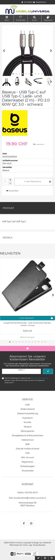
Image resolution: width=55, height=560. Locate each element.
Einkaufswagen (27, 466)
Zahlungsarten (27, 431)
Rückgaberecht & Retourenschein (27, 435)
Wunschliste (13, 191)
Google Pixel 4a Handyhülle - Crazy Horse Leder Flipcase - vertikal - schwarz (27, 324)
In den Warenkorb (32, 181)
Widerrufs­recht (27, 409)
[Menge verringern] (10, 183)
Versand (27, 426)
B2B (27, 444)
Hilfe (27, 453)
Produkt (8, 208)
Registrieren (27, 462)
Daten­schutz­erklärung (27, 413)
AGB (27, 405)
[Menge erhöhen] (10, 180)
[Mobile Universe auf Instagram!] (31, 523)
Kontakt (27, 422)
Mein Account (27, 457)
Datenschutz (28, 440)
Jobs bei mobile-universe (27, 448)
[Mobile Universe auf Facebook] (24, 523)
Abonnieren (48, 371)
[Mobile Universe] (27, 9)
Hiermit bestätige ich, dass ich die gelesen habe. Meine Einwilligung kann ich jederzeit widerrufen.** (26, 380)
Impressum (27, 418)
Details (7, 237)
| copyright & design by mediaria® (36, 543)
